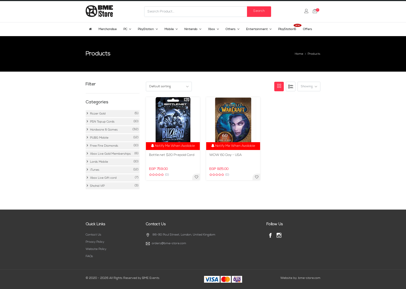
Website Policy (96, 249)
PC (125, 29)
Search (259, 11)
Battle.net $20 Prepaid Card (171, 155)
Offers (307, 29)
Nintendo (191, 29)
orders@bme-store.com (169, 243)
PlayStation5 (287, 29)
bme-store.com (309, 278)
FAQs (89, 256)
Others (231, 29)
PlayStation (146, 29)
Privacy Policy (95, 242)
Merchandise (108, 29)
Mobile (170, 29)
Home (299, 54)
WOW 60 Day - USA (225, 155)
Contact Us (93, 234)
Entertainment (257, 29)
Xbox (212, 29)
